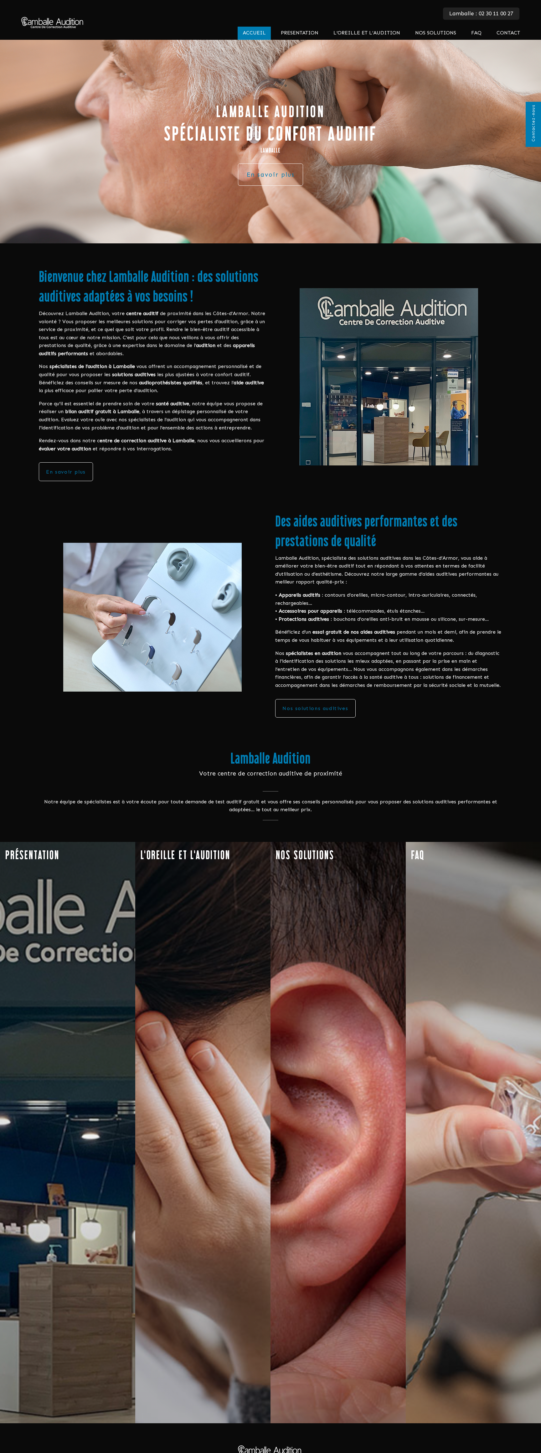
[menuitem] (254, 33)
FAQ (476, 33)
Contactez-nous (533, 123)
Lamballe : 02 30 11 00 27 (481, 13)
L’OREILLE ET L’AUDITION (366, 33)
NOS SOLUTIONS (435, 33)
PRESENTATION (299, 33)
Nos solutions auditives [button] (315, 708)
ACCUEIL (254, 33)
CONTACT (508, 33)
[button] (270, 1450)
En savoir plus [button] (271, 174)
